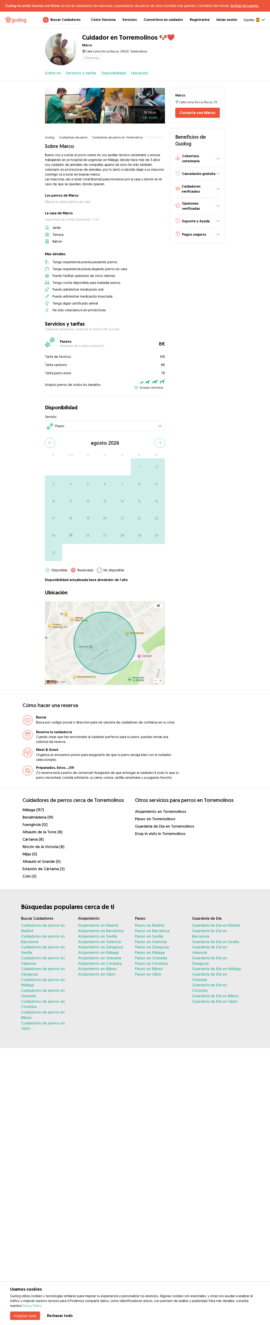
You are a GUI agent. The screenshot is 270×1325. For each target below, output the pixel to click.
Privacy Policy (31, 1306)
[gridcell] (139, 466)
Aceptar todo (25, 1315)
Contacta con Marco (197, 112)
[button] (197, 158)
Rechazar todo (60, 1315)
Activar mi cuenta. (245, 6)
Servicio (51, 417)
